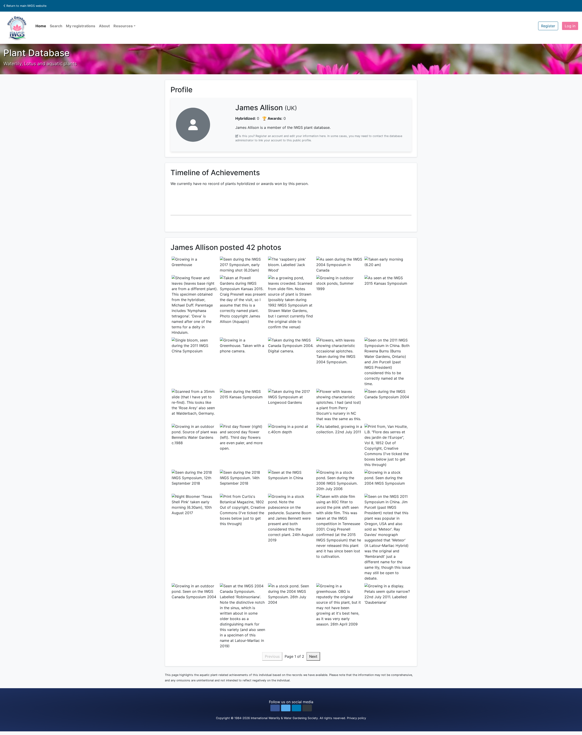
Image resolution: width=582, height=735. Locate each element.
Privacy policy (356, 718)
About (104, 26)
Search (56, 26)
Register (548, 26)
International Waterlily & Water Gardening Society (284, 718)
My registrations (80, 26)
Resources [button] (123, 26)
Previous (272, 656)
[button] (275, 708)
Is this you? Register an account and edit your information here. (282, 136)
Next (313, 656)
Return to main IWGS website (25, 5)
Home (40, 26)
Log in (570, 26)
